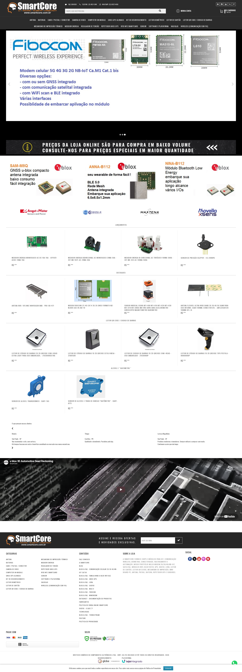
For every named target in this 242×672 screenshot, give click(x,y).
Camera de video (12, 569)
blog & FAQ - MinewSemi (88, 595)
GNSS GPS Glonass (13, 576)
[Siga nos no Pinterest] (217, 4)
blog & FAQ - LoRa (86, 582)
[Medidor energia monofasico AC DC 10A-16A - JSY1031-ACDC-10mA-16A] (37, 250)
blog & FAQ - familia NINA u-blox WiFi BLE (95, 576)
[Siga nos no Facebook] (234, 4)
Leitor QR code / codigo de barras (20, 589)
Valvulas (44, 582)
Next (232, 83)
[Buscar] (160, 11)
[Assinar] (178, 540)
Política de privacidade (88, 621)
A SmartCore (84, 563)
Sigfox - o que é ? (86, 608)
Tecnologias (84, 612)
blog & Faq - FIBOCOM (87, 592)
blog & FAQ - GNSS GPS (88, 579)
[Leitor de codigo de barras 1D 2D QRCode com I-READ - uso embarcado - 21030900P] (149, 345)
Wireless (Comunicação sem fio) (54, 585)
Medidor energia (47, 563)
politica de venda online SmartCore (93, 605)
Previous (10, 84)
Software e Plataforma (50, 579)
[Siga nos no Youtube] (226, 4)
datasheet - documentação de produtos (95, 599)
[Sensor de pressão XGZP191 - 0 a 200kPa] (206, 250)
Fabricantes (84, 602)
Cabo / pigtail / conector (16, 566)
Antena (9, 559)
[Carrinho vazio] (228, 12)
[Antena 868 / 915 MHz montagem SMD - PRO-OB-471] (37, 298)
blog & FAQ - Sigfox (86, 585)
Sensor (44, 576)
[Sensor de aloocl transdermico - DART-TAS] (37, 393)
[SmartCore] (32, 8)
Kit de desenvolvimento (15, 579)
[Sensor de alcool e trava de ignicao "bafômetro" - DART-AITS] (93, 393)
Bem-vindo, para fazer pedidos (185, 11)
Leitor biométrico (13, 582)
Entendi (168, 668)
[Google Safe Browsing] (108, 638)
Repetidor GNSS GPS (49, 569)
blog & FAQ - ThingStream (89, 615)
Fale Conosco (72, 4)
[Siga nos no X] (230, 4)
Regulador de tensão (49, 566)
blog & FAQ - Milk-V (86, 589)
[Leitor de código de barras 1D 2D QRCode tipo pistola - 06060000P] (206, 345)
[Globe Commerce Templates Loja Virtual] (108, 660)
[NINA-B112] (199, 180)
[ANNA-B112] (121, 181)
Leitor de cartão (13, 585)
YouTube (82, 618)
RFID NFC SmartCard (49, 572)
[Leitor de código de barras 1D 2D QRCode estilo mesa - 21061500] (93, 345)
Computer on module (14, 572)
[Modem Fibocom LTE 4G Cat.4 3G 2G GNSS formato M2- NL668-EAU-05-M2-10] (93, 298)
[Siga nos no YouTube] (199, 559)
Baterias (9, 563)
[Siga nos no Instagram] (221, 4)
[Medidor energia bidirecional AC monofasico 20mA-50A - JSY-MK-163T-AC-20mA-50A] (93, 250)
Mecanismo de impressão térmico (54, 559)
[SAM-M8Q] (42, 180)
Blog (81, 566)
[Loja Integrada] (132, 660)
